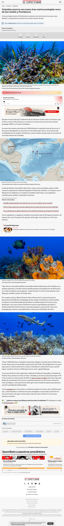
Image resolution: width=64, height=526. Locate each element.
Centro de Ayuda (32, 505)
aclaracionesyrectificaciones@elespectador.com (32, 513)
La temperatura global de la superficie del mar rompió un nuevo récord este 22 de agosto (34, 229)
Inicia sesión (6, 465)
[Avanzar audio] (58, 103)
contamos (9, 389)
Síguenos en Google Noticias (33, 436)
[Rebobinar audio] (55, 103)
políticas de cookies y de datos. (18, 524)
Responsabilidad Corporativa (32, 499)
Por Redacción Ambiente (8, 418)
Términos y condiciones (32, 501)
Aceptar (50, 523)
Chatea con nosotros (33, 494)
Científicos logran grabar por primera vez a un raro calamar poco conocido (27, 203)
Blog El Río (15, 227)
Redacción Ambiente (7, 28)
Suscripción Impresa (32, 489)
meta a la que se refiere (39, 378)
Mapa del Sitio (32, 487)
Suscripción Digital (32, 492)
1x (60, 103)
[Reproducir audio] (4, 102)
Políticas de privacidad (32, 503)
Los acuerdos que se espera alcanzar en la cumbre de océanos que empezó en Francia (31, 211)
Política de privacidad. (25, 472)
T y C (16, 472)
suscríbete (12, 465)
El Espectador (8, 403)
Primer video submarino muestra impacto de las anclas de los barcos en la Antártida (30, 207)
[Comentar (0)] (36, 35)
